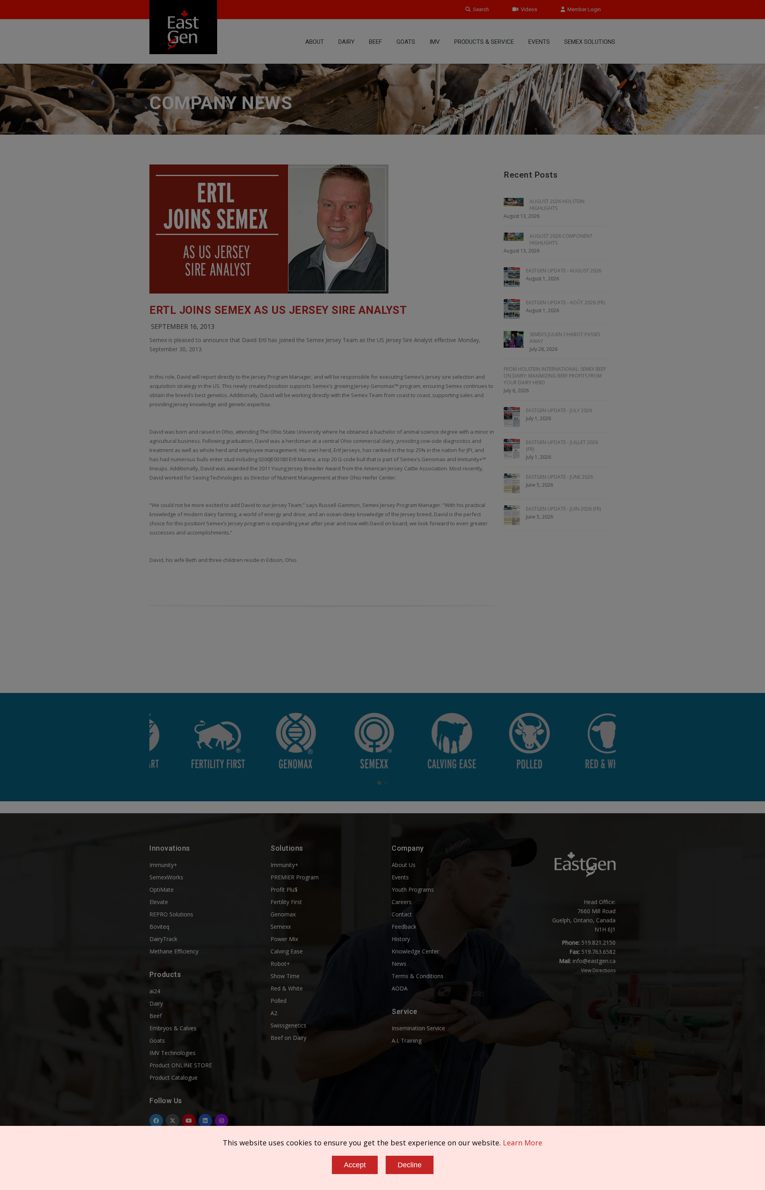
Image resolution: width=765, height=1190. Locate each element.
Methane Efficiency (173, 951)
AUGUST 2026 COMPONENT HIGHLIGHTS (561, 239)
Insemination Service (418, 1028)
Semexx (281, 926)
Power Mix (284, 939)
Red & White (287, 988)
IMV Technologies (172, 1053)
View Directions (598, 970)
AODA (400, 988)
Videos (527, 9)
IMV (435, 41)
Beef (375, 41)
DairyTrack (163, 939)
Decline (410, 1165)
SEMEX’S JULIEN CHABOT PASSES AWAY (565, 337)
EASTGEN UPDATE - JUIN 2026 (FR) (563, 508)
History (401, 939)
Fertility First (286, 902)
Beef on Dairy (288, 1037)
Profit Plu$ (284, 889)
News (399, 963)
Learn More (522, 1142)
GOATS (405, 41)
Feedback (404, 926)
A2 (274, 1013)
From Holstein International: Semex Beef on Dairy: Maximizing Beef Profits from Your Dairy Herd (555, 376)
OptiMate (161, 889)
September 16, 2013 (182, 326)
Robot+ (280, 963)
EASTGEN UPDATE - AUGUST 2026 (563, 270)
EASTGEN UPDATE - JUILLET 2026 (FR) (562, 445)
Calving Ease (287, 951)
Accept (355, 1165)
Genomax (283, 914)
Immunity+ (163, 865)
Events (539, 41)
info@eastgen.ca (594, 961)
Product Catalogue (173, 1077)
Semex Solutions (589, 41)
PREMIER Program (295, 877)
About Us (404, 865)
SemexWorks (166, 877)
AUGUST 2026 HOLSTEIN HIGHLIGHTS (557, 204)
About (314, 41)
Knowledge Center (415, 951)
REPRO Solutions (171, 914)
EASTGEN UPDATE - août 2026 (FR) (565, 302)
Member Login (583, 9)
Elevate (158, 902)
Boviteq (159, 926)
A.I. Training (407, 1040)
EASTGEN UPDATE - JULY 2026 (559, 410)
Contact (402, 914)
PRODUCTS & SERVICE (484, 41)
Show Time (285, 976)
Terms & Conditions (417, 976)
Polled (278, 1000)
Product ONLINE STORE (180, 1065)
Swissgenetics (288, 1025)
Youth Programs (413, 889)
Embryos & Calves (172, 1028)
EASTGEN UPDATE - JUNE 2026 (559, 477)
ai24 (154, 991)
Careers (402, 902)
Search (480, 9)
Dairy (346, 41)
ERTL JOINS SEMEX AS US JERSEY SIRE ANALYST (278, 310)
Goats (157, 1040)
